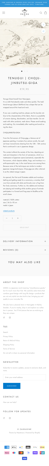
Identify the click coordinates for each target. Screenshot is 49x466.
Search (5, 332)
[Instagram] (10, 317)
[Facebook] (4, 317)
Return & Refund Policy (11, 340)
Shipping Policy (8, 344)
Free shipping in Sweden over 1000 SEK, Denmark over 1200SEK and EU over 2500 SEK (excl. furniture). (24, 3)
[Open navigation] (3, 13)
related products (9, 211)
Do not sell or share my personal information (19, 353)
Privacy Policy (8, 336)
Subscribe (12, 386)
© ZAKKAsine (24, 429)
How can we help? (10, 402)
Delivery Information (18, 241)
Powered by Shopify (33, 432)
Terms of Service (9, 349)
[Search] (41, 13)
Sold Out (24, 227)
